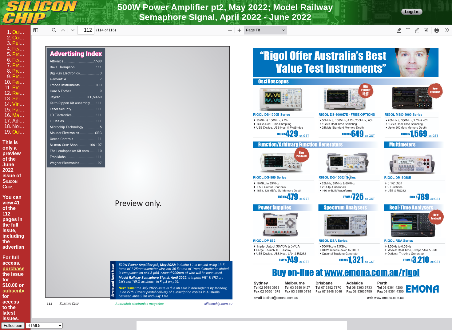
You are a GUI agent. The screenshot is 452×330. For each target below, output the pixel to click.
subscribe (14, 290)
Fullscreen (13, 325)
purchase (13, 268)
